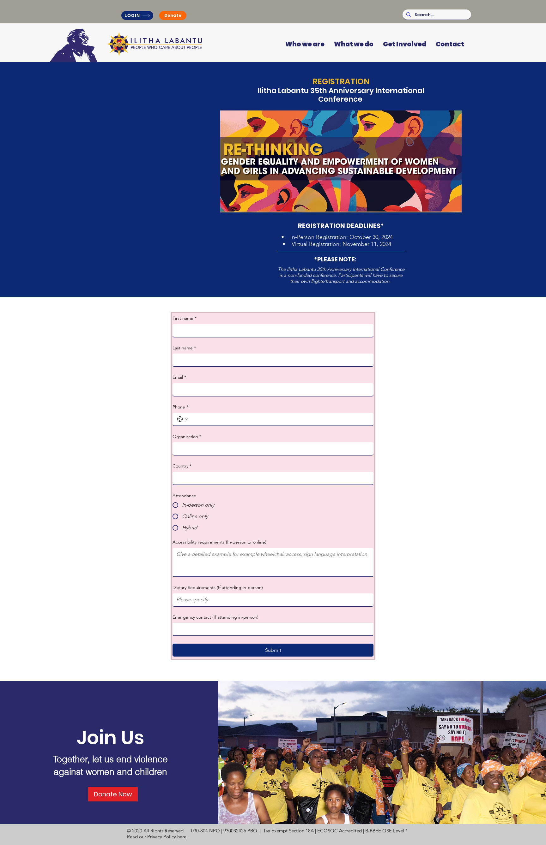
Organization (187, 436)
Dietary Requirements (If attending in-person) (218, 587)
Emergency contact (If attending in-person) (215, 617)
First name (185, 318)
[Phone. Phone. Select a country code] (182, 419)
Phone (180, 407)
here (181, 837)
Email (179, 377)
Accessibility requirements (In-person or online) (219, 542)
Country (182, 466)
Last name (184, 348)
